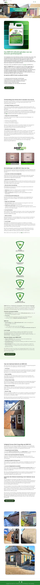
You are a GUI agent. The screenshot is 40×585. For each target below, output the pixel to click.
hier (25, 64)
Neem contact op (9, 500)
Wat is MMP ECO (9, 87)
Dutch (6, 0)
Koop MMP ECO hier (9, 354)
